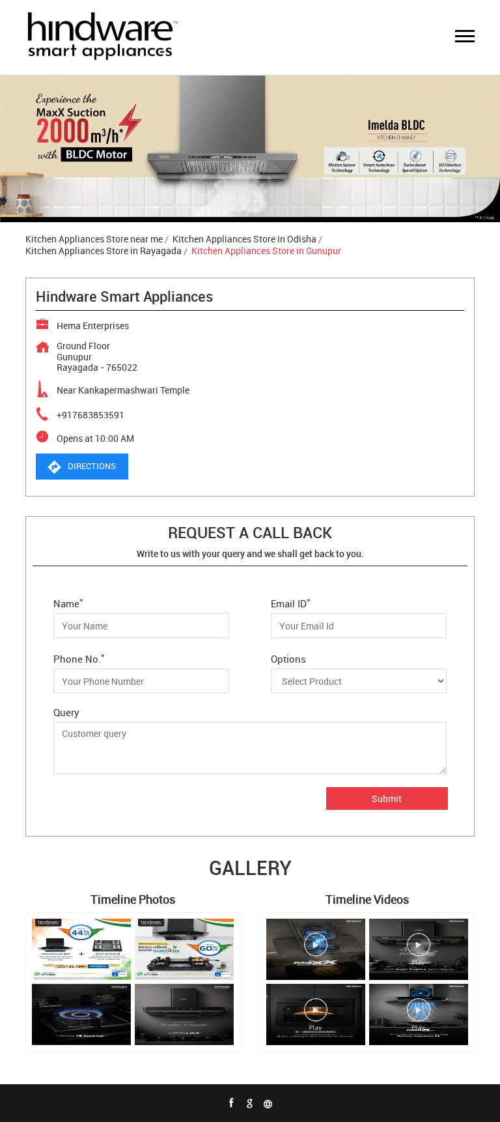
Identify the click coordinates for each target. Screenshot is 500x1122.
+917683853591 (90, 415)
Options (288, 658)
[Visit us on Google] (250, 1103)
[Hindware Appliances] (102, 37)
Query (66, 712)
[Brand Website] (268, 1103)
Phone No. (79, 658)
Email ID (291, 602)
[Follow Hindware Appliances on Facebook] (232, 1103)
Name (68, 602)
